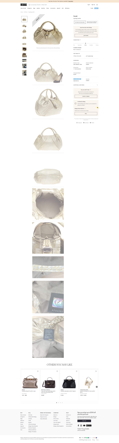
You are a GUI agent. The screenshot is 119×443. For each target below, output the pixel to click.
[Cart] (97, 4)
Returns (68, 420)
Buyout (29, 422)
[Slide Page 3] (60, 402)
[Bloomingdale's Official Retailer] (83, 429)
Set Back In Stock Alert (80, 22)
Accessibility (68, 426)
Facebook (87, 122)
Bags (34, 8)
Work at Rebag (69, 424)
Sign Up (93, 4)
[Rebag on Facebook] (78, 425)
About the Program (44, 415)
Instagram (80, 122)
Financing (68, 422)
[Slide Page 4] (62, 402)
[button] (48, 30)
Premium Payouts (32, 428)
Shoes (47, 8)
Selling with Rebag (32, 416)
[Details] (90, 89)
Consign (30, 418)
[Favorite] (38, 371)
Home (22, 12)
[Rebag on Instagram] (81, 425)
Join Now (86, 35)
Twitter (92, 122)
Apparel (58, 8)
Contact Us (68, 415)
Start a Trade (85, 96)
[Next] (97, 387)
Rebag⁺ (54, 416)
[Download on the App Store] (88, 425)
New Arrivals (23, 8)
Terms (97, 439)
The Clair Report (56, 422)
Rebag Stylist (56, 424)
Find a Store (56, 418)
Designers (29, 8)
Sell (96, 8)
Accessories (52, 8)
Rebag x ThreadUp (32, 431)
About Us (55, 415)
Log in (89, 4)
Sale (63, 8)
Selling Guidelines (32, 429)
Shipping (68, 418)
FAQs (67, 416)
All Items (25, 12)
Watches (43, 8)
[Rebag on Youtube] (84, 425)
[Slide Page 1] (56, 402)
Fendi (75, 16)
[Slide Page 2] (58, 402)
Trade (92, 8)
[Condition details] (80, 39)
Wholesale (67, 8)
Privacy (93, 439)
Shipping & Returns (79, 85)
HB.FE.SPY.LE (76, 80)
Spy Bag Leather (77, 18)
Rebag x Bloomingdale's (58, 426)
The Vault (55, 420)
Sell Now (30, 415)
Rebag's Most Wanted (33, 426)
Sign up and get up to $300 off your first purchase (86, 413)
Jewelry (38, 8)
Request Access (43, 416)
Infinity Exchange (32, 424)
